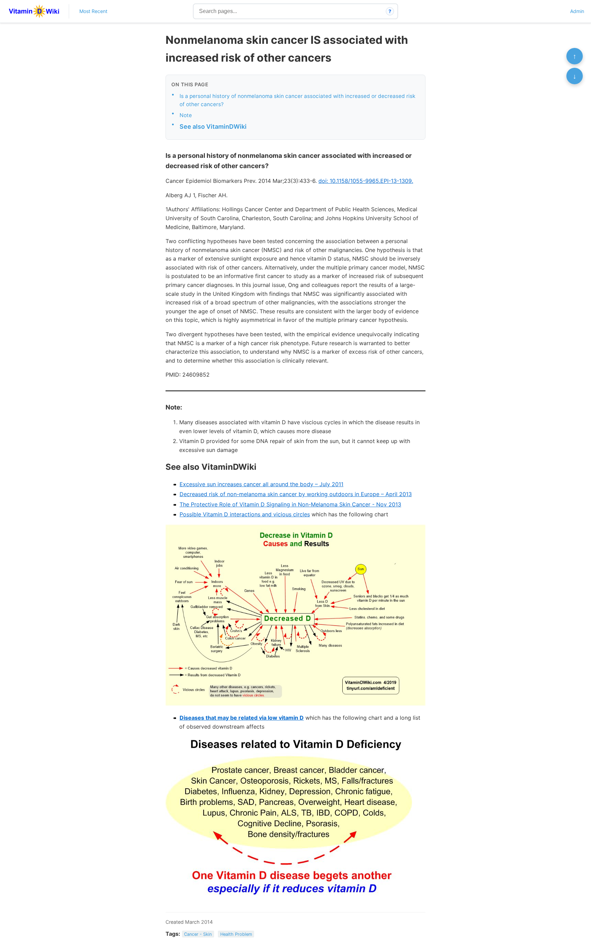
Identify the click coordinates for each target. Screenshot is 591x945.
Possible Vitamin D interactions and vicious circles (245, 514)
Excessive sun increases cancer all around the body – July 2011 (261, 484)
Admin (577, 11)
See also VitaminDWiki (213, 126)
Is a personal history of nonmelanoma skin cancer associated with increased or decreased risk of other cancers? (297, 100)
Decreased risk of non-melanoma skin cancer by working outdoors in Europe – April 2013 (296, 494)
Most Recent (93, 11)
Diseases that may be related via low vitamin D (242, 717)
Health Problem (236, 934)
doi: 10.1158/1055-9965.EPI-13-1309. (365, 180)
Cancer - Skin (198, 934)
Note (186, 115)
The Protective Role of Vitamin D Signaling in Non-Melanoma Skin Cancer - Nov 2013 (290, 504)
